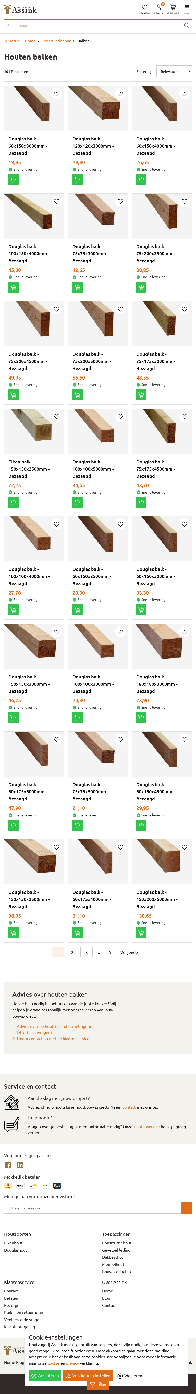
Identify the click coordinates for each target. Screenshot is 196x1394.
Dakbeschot (112, 1256)
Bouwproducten (116, 1271)
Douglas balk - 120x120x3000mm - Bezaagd (93, 146)
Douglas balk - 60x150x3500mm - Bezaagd (91, 576)
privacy (72, 1362)
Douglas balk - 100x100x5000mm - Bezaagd (93, 469)
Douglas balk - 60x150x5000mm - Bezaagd (155, 576)
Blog (106, 1297)
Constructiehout (56, 40)
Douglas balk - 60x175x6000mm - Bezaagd (27, 791)
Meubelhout (113, 1264)
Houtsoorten (17, 1233)
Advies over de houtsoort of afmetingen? (54, 1026)
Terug (14, 40)
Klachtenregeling (19, 1326)
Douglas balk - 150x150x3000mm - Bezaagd (29, 684)
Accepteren (48, 1375)
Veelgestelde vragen (23, 1319)
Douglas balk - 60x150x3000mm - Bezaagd (27, 146)
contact (129, 1106)
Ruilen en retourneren (24, 1312)
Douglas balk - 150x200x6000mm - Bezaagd (157, 899)
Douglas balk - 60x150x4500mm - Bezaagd (155, 791)
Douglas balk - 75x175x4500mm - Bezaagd (155, 469)
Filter (101, 1383)
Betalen (11, 1297)
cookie (53, 1362)
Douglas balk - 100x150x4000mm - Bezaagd (29, 253)
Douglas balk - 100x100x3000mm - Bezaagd (93, 684)
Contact (11, 1290)
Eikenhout (13, 1242)
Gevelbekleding (116, 1249)
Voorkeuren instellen (91, 1375)
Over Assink (114, 1282)
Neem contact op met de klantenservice (53, 1038)
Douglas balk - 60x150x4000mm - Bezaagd (155, 146)
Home (30, 40)
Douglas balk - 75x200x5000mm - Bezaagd (91, 361)
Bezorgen (13, 1305)
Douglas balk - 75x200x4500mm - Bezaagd (27, 361)
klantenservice (146, 1126)
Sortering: (144, 71)
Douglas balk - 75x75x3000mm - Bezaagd (90, 253)
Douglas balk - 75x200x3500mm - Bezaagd (155, 253)
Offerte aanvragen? (34, 1032)
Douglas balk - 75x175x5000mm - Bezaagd (155, 361)
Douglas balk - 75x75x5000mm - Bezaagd (90, 791)
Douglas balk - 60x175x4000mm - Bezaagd (91, 899)
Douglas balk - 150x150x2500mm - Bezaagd (29, 899)
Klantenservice (19, 1282)
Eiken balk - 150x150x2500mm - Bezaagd (29, 469)
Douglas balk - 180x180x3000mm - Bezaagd (157, 684)
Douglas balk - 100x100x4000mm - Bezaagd (29, 576)
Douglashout (15, 1249)
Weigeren (132, 1375)
